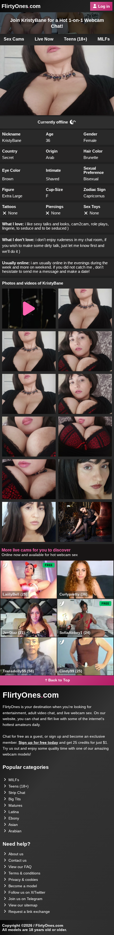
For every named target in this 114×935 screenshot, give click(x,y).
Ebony (13, 818)
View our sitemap (22, 905)
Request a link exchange (29, 911)
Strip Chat (16, 792)
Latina (13, 812)
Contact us (17, 860)
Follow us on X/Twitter (26, 892)
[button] (29, 309)
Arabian (14, 831)
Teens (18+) (75, 39)
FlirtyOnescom (21, 6)
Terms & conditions (24, 873)
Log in (104, 6)
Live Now (44, 39)
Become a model (22, 886)
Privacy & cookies (23, 879)
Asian (13, 824)
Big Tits (14, 799)
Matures (15, 805)
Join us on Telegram (25, 899)
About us (15, 854)
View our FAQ (20, 867)
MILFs (13, 780)
